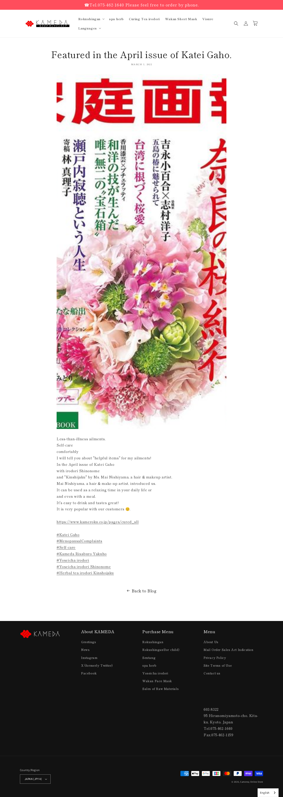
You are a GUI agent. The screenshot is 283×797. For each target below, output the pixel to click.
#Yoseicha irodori (73, 560)
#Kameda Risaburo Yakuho (82, 553)
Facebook (89, 673)
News (85, 649)
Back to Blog (144, 590)
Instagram (89, 657)
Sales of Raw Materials (160, 688)
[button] (91, 18)
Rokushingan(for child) (160, 649)
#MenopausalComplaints (79, 540)
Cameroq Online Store (251, 781)
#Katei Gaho (68, 534)
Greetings (88, 642)
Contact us (212, 673)
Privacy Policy (215, 657)
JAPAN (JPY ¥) (33, 779)
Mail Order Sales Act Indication (229, 649)
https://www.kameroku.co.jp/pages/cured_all (98, 521)
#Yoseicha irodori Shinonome (84, 566)
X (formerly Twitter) (97, 665)
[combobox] (268, 792)
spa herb (149, 665)
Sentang (148, 657)
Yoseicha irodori (155, 673)
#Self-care (66, 547)
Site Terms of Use (218, 665)
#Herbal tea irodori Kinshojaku (85, 572)
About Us (211, 642)
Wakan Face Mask (157, 681)
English (265, 793)
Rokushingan (153, 642)
